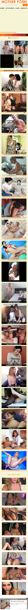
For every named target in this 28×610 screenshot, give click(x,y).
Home (2, 8)
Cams (17, 8)
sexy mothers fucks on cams (14, 35)
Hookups (23, 8)
